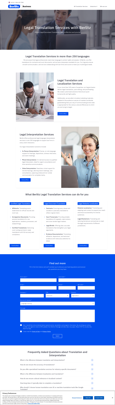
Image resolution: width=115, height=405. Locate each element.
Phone (60, 284)
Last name (61, 277)
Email (22, 284)
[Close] (112, 397)
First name (23, 277)
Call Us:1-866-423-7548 (17, 2)
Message (22, 308)
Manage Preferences (77, 397)
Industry (73, 292)
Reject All (88, 397)
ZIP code (81, 284)
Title (47, 292)
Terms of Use (36, 331)
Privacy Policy (47, 331)
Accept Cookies (99, 397)
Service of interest (26, 300)
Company (23, 292)
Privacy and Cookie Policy (34, 403)
